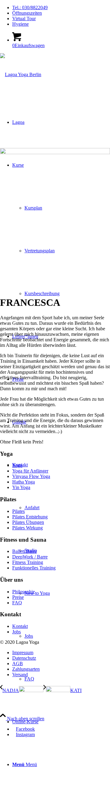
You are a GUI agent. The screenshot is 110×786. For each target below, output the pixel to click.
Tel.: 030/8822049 (30, 7)
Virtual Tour (24, 18)
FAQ (17, 602)
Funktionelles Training (34, 567)
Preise (18, 597)
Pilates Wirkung (27, 527)
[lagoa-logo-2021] (20, 74)
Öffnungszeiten (27, 13)
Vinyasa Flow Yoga (31, 476)
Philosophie (23, 591)
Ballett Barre (24, 551)
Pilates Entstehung (30, 516)
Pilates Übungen (28, 522)
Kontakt (20, 626)
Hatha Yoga (23, 481)
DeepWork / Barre (30, 556)
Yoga (17, 465)
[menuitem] (61, 7)
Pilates (18, 511)
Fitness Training (27, 562)
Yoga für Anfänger (30, 470)
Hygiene (20, 24)
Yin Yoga (21, 487)
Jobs (16, 631)
